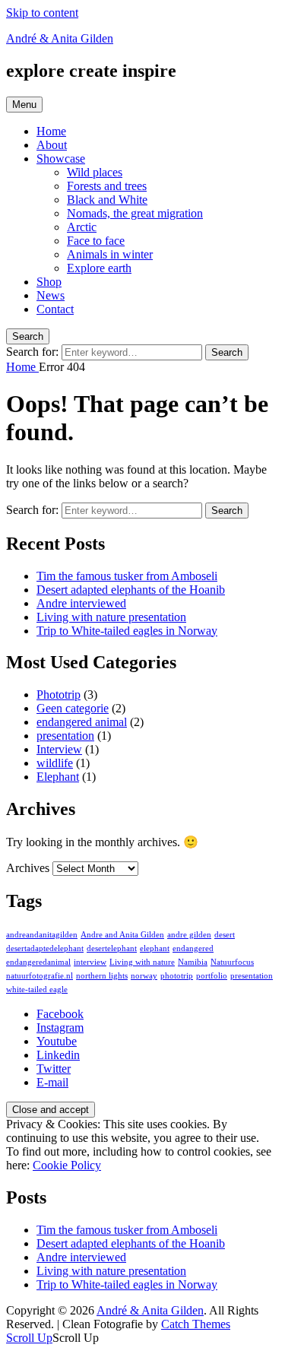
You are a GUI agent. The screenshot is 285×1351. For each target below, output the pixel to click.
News (50, 295)
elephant (154, 948)
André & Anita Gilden (59, 38)
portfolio (211, 976)
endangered (193, 948)
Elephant (57, 776)
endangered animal (81, 721)
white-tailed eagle (37, 989)
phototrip (176, 976)
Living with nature (142, 962)
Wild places (94, 172)
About (51, 144)
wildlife (54, 762)
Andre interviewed (81, 603)
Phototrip (58, 694)
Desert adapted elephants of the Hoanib (130, 589)
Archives (27, 867)
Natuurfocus (232, 962)
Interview (59, 749)
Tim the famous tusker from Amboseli (126, 575)
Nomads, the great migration (135, 213)
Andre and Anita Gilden (122, 935)
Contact (55, 309)
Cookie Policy (67, 1165)
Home (51, 131)
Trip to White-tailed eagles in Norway (126, 630)
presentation (65, 735)
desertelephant (112, 948)
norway (144, 976)
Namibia (192, 962)
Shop (49, 281)
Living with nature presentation (111, 616)
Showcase (60, 158)
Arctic (82, 226)
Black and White (107, 199)
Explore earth (99, 268)
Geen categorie (72, 708)
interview (90, 962)
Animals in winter (110, 254)
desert (224, 935)
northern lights (102, 976)
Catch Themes (195, 1324)
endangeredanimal (38, 962)
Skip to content (42, 12)
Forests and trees (107, 185)
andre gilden (189, 935)
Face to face (96, 240)
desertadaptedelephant (45, 948)
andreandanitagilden (42, 935)
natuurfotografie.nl (39, 976)
